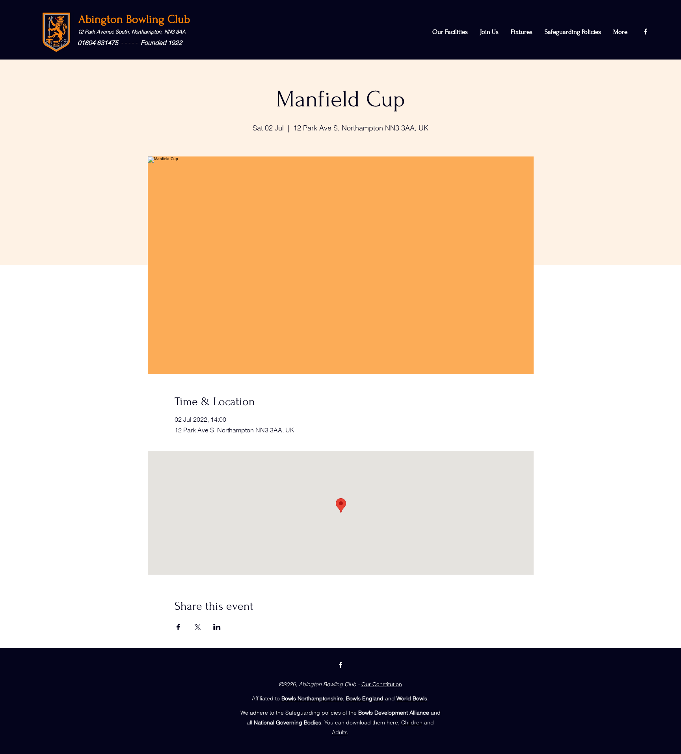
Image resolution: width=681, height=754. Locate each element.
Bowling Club (158, 19)
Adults (340, 732)
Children (411, 722)
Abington (102, 19)
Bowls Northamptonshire (312, 698)
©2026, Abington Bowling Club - (319, 684)
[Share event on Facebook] (178, 627)
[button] (573, 32)
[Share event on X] (197, 627)
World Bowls (411, 698)
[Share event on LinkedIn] (217, 627)
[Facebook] (645, 31)
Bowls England (364, 698)
